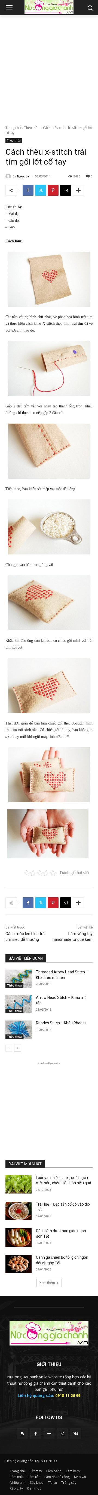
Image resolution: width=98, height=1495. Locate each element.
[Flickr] (49, 1433)
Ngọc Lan (24, 176)
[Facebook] (28, 190)
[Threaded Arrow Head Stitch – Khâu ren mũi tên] (18, 979)
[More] (78, 190)
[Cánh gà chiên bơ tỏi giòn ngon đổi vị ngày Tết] (18, 1264)
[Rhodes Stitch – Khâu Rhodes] (18, 1029)
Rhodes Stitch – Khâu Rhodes (61, 1023)
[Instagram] (62, 1433)
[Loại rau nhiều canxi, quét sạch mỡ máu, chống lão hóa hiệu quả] (18, 1184)
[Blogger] (22, 1433)
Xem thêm (47, 1282)
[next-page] (17, 1048)
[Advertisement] (49, 67)
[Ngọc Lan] (9, 176)
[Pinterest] (53, 190)
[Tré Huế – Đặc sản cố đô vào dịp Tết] (18, 1211)
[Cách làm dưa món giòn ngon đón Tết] (18, 1237)
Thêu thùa (31, 127)
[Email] (65, 190)
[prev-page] (8, 1048)
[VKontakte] (76, 1433)
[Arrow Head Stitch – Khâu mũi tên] (18, 1004)
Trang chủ (13, 127)
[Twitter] (40, 190)
